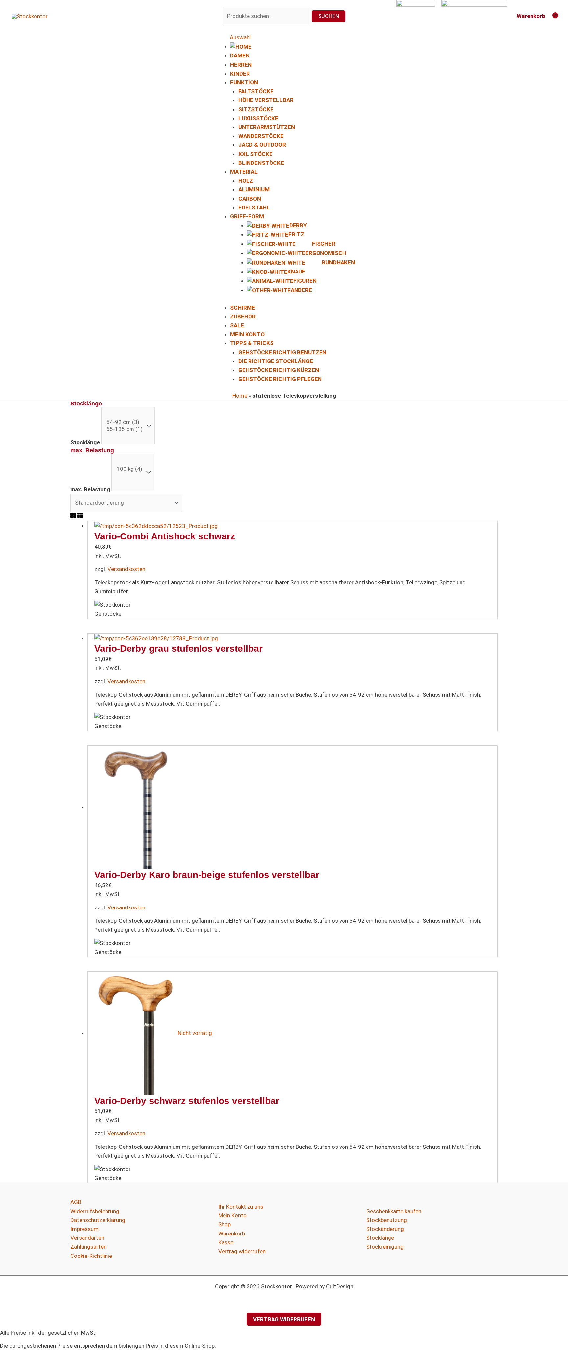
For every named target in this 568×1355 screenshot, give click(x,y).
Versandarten (87, 1238)
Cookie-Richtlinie (91, 1256)
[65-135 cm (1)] (124, 429)
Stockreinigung (385, 1246)
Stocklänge (85, 442)
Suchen (328, 16)
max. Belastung (90, 489)
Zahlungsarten (88, 1246)
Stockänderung (385, 1229)
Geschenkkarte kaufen (393, 1211)
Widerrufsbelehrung (94, 1211)
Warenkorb (231, 1233)
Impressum (84, 1229)
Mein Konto (232, 1215)
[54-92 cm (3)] (124, 422)
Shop (224, 1224)
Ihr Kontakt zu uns (240, 1206)
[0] (124, 415)
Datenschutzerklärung (97, 1220)
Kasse (225, 1242)
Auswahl (240, 37)
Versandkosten (126, 569)
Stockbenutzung (386, 1220)
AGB (75, 1202)
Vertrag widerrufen (242, 1251)
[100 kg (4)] (129, 469)
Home (239, 395)
